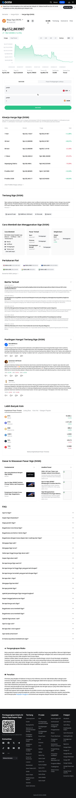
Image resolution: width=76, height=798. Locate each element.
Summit (28, 783)
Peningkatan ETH (67, 740)
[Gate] (7, 2)
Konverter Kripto (68, 776)
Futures (40, 742)
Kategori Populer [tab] (45, 410)
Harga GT (66, 750)
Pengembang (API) (55, 749)
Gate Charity (42, 771)
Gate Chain (29, 775)
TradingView (55, 766)
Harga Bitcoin (67, 753)
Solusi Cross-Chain (55, 770)
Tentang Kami (30, 718)
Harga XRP (66, 760)
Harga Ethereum (68, 757)
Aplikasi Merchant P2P (55, 759)
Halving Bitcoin (67, 736)
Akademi (66, 718)
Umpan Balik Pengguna (54, 725)
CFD (39, 746)
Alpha (40, 752)
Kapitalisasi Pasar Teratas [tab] (13, 410)
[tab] (48, 21)
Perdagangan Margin (42, 732)
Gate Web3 (42, 777)
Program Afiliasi (56, 763)
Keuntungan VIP (56, 718)
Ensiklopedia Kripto (67, 729)
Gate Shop (41, 774)
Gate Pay (41, 755)
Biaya (52, 733)
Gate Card (41, 758)
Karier (28, 722)
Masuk (55, 2)
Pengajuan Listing (54, 740)
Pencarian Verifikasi (54, 754)
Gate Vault (41, 780)
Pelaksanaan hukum (30, 778)
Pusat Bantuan (55, 736)
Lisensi (28, 762)
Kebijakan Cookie (29, 750)
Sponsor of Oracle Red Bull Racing (30, 729)
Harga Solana (67, 763)
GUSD (27, 771)
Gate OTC (41, 768)
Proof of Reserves (29, 758)
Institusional (55, 722)
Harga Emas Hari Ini (68, 767)
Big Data (66, 744)
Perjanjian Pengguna (22, 694)
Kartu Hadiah (42, 765)
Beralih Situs (68, 7)
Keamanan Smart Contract (56, 745)
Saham (40, 749)
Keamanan (29, 765)
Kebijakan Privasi (29, 745)
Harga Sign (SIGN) (28, 14)
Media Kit (29, 754)
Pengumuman (55, 730)
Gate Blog (66, 725)
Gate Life (41, 761)
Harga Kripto (15, 14)
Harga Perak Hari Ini (67, 772)
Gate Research (68, 733)
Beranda (5, 14)
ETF (39, 739)
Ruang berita (30, 725)
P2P (39, 718)
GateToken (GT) (31, 768)
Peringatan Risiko (29, 740)
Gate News (67, 722)
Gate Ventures (30, 786)
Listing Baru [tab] (27, 410)
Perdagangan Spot (42, 727)
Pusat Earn (41, 736)
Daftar (62, 2)
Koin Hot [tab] (35, 410)
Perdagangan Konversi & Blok (43, 722)
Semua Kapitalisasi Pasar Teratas (38, 452)
